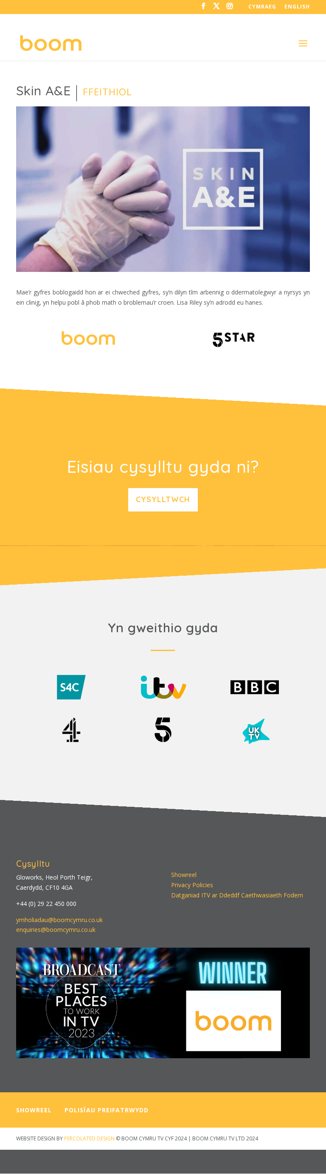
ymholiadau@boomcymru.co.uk (59, 920)
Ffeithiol (107, 91)
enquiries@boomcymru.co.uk (56, 929)
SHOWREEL (34, 1110)
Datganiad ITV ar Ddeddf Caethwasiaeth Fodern (237, 895)
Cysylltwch (163, 499)
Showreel (184, 875)
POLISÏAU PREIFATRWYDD (107, 1110)
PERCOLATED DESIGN (89, 1138)
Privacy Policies (192, 885)
